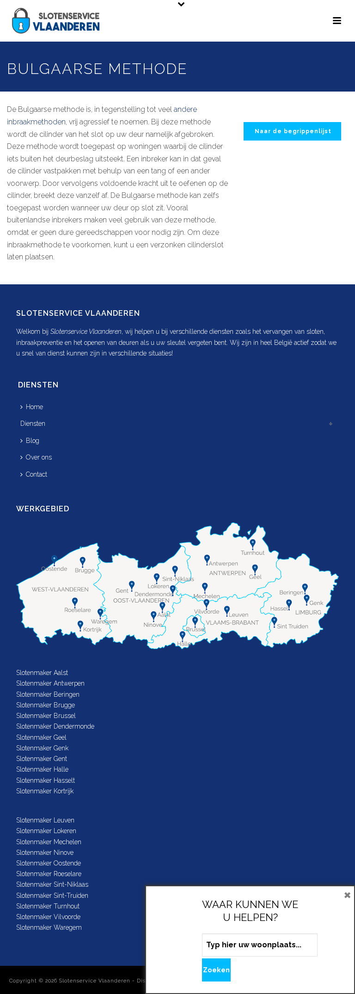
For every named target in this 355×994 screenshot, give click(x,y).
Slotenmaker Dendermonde (55, 726)
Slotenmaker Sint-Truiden (52, 895)
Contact (36, 474)
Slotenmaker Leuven (45, 820)
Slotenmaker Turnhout (48, 906)
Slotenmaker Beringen (48, 694)
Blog (32, 440)
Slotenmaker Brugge (45, 705)
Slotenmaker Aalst (42, 672)
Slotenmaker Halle (42, 769)
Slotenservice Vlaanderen (94, 981)
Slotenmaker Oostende (48, 863)
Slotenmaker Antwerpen (50, 683)
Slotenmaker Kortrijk (44, 791)
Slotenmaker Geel (41, 737)
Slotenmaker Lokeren (46, 830)
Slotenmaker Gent (41, 758)
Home (34, 407)
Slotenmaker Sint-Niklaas (52, 884)
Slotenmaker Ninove (44, 852)
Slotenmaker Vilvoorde (48, 916)
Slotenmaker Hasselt (45, 780)
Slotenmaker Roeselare (48, 873)
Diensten (32, 423)
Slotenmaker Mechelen (48, 842)
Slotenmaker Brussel (46, 715)
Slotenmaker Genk (42, 748)
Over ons (39, 457)
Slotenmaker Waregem (49, 927)
